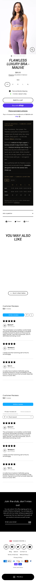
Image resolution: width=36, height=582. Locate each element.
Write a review (13, 315)
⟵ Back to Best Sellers (17, 293)
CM (7, 180)
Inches (13, 180)
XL (28, 84)
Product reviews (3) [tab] (10, 411)
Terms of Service (13, 554)
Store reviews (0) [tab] (26, 411)
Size (18, 80)
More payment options (18, 111)
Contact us (16, 202)
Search (16, 551)
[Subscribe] (29, 522)
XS (7, 84)
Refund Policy (24, 554)
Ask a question (7, 213)
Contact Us (23, 551)
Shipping (11, 75)
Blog (10, 551)
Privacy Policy (18, 557)
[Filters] (27, 315)
